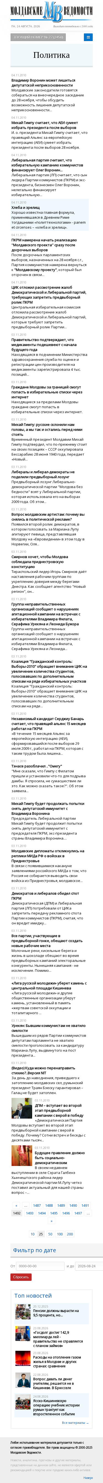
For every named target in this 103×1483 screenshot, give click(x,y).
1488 (49, 1205)
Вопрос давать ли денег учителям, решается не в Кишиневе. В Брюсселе (53, 1383)
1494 (42, 1213)
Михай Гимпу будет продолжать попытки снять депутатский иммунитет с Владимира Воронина (48, 808)
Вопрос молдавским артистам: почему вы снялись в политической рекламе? (48, 517)
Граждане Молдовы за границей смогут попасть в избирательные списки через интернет (47, 392)
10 (32, 1234)
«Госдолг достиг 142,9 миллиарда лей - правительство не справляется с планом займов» (58, 1339)
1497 (78, 1213)
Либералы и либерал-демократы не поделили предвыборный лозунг (43, 474)
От (12, 1265)
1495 (54, 1213)
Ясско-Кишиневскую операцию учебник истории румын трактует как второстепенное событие (56, 1407)
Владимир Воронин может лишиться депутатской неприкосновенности (43, 83)
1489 (61, 1205)
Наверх (88, 1478)
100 (60, 1234)
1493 (30, 1213)
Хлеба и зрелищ (26, 207)
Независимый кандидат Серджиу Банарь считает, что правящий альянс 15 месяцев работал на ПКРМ (49, 723)
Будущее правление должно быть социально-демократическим (60, 1157)
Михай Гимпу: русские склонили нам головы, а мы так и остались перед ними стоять (47, 429)
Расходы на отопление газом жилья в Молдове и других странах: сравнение (57, 1361)
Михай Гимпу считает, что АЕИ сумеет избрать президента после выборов (45, 125)
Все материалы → (75, 1422)
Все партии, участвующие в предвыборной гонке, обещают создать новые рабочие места (47, 940)
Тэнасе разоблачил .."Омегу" (37, 766)
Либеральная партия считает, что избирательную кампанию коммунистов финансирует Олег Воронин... (47, 165)
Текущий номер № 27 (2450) (38, 37)
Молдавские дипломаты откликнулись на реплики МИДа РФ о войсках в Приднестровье (48, 855)
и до (70, 1265)
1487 (37, 1205)
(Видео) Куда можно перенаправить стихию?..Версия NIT (43, 1070)
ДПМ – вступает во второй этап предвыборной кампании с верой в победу (59, 1110)
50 (50, 1234)
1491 (85, 1205)
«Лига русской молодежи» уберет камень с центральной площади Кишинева (49, 986)
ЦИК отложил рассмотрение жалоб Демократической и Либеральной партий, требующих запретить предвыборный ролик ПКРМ (49, 295)
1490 (73, 1205)
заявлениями (23, 870)
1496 (66, 1213)
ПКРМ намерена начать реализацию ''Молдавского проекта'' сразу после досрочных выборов (44, 244)
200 (70, 1234)
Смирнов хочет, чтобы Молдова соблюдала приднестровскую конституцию (40, 561)
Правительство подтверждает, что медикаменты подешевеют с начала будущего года (44, 344)
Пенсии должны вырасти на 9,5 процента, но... (56, 1312)
